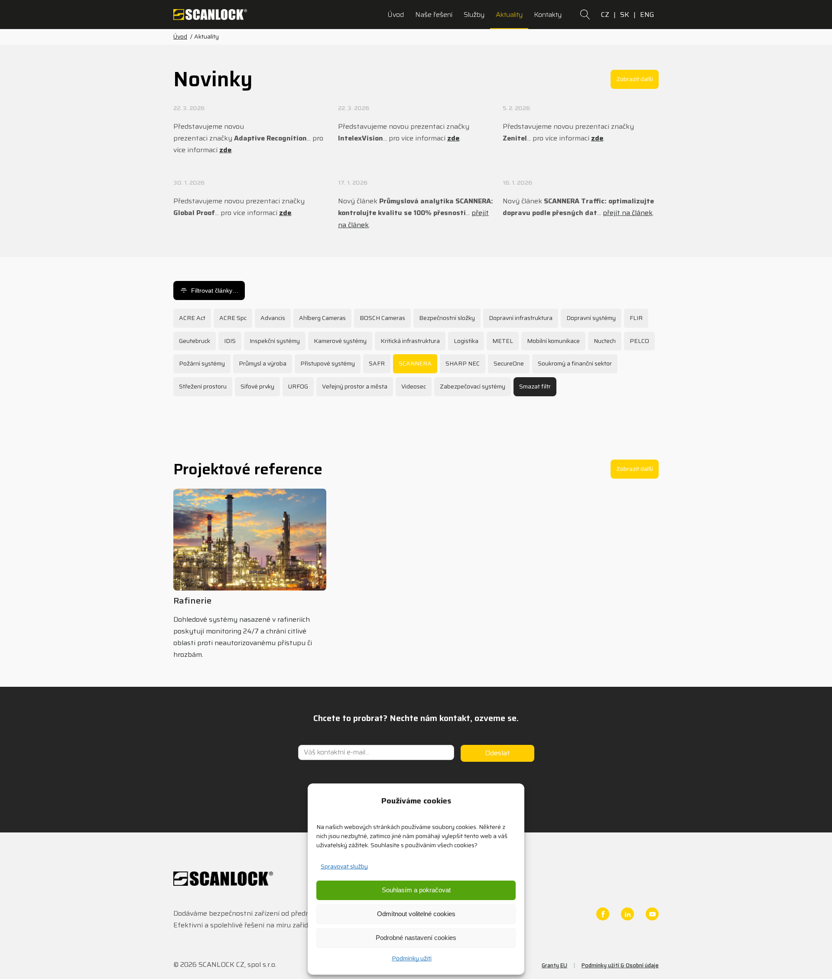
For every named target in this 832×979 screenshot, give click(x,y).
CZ (605, 14)
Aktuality (509, 14)
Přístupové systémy (327, 363)
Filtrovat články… (214, 290)
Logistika (466, 341)
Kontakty (548, 14)
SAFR (377, 363)
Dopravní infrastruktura (520, 318)
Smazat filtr (535, 386)
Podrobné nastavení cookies (416, 937)
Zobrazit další (634, 79)
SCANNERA (415, 363)
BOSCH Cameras (382, 318)
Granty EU (554, 965)
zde (225, 149)
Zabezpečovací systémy (472, 386)
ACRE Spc (233, 318)
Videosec (413, 386)
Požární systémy (202, 363)
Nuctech (605, 341)
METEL (502, 341)
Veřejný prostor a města (354, 386)
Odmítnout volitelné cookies (416, 913)
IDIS (230, 341)
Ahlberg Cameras (322, 318)
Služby (474, 14)
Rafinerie (192, 600)
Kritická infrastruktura (410, 341)
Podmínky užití (412, 958)
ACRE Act (192, 318)
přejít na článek (628, 212)
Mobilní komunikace (553, 341)
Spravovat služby (344, 866)
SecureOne (509, 363)
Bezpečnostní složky (447, 318)
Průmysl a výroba (262, 363)
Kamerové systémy (340, 341)
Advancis (272, 318)
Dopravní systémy (591, 318)
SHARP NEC (462, 363)
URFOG (298, 386)
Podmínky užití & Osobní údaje (620, 965)
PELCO (639, 341)
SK (624, 14)
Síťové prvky (257, 386)
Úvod (395, 14)
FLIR (636, 318)
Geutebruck (194, 341)
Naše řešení (433, 14)
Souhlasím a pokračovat (416, 890)
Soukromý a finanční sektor (575, 363)
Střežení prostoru (203, 386)
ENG (647, 14)
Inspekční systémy (275, 341)
